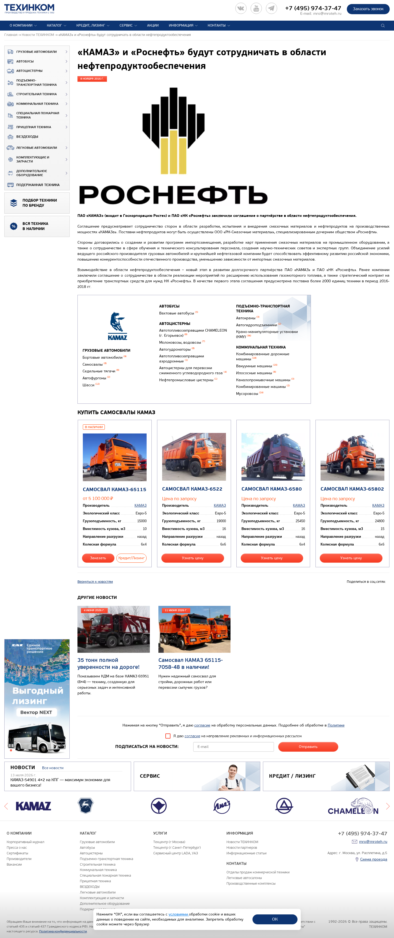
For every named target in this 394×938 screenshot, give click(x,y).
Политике (336, 725)
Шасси (91, 385)
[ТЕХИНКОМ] (34, 9)
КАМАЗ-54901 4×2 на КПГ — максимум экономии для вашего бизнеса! (60, 782)
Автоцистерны (29, 71)
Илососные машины (256, 373)
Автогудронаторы (177, 349)
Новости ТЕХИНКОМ (242, 842)
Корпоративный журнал (25, 842)
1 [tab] (11, 750)
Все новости (53, 768)
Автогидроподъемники (258, 325)
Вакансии (14, 864)
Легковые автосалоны (244, 878)
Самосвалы (95, 364)
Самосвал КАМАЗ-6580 (271, 489)
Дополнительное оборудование (31, 173)
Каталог (54, 25)
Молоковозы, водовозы (182, 342)
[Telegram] (271, 8)
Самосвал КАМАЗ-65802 (352, 489)
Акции (153, 25)
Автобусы (25, 62)
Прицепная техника (33, 127)
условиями (179, 914)
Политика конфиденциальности (63, 931)
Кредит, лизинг (90, 25)
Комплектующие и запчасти (32, 159)
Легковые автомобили (36, 148)
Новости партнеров (241, 848)
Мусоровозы (249, 393)
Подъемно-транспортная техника (36, 83)
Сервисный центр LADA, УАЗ (175, 853)
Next (388, 805)
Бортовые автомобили (105, 357)
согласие (202, 725)
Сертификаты (17, 853)
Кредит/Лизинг (131, 558)
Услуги (160, 833)
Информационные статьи (246, 853)
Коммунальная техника (37, 104)
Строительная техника (36, 94)
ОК (275, 919)
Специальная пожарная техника (37, 115)
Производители (19, 859)
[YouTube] (256, 8)
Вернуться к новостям (95, 582)
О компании (21, 25)
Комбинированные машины (263, 386)
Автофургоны (96, 378)
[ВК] (241, 8)
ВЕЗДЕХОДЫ (27, 137)
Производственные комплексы (251, 883)
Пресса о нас (17, 848)
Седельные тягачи (101, 371)
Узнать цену (192, 558)
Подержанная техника (38, 185)
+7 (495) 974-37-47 (313, 8)
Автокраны (247, 318)
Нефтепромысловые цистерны (188, 380)
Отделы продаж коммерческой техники (257, 872)
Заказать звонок (368, 8)
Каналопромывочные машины (265, 380)
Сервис (126, 25)
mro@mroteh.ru (327, 13)
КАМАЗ (141, 505)
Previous (6, 805)
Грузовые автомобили (36, 52)
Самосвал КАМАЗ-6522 (192, 489)
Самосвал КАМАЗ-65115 (114, 490)
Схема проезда (373, 859)
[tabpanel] (37, 699)
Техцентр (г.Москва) (169, 842)
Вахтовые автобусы (178, 313)
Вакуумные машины (256, 366)
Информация (181, 25)
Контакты (217, 25)
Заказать (98, 558)
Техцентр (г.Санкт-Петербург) (177, 848)
